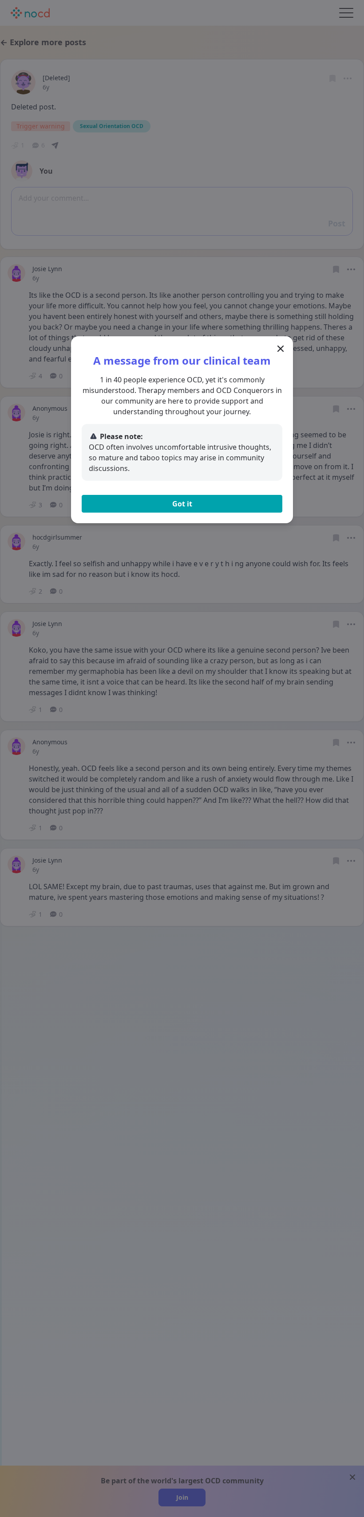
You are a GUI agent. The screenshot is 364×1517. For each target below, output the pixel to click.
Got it (182, 504)
